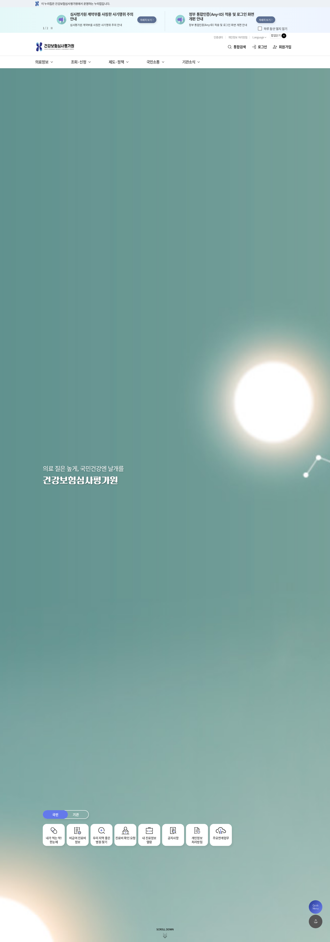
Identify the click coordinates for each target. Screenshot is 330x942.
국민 (55, 814)
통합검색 (240, 46)
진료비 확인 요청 (125, 838)
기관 (76, 814)
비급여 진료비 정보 (77, 840)
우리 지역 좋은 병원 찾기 (101, 840)
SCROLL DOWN (165, 933)
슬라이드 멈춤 (51, 28)
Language (258, 37)
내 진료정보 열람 (149, 840)
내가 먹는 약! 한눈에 (54, 840)
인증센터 (218, 37)
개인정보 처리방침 (237, 37)
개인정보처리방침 (197, 840)
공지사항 (173, 838)
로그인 (262, 46)
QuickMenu (316, 906)
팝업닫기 (276, 35)
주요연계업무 (221, 838)
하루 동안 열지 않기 (275, 28)
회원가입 (285, 46)
